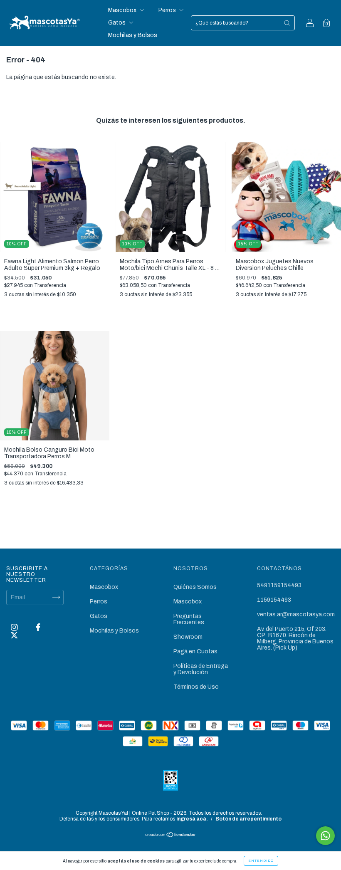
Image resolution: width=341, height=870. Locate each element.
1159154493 (274, 600)
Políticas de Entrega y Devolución (200, 669)
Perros (167, 10)
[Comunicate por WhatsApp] (325, 835)
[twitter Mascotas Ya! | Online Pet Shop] (14, 635)
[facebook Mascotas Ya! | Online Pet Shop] (38, 627)
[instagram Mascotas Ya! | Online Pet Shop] (15, 627)
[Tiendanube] (171, 836)
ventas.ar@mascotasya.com (296, 614)
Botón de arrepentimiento (248, 819)
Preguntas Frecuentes (188, 619)
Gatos (117, 23)
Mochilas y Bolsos (132, 35)
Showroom (188, 637)
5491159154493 (279, 585)
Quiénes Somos (195, 587)
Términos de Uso (196, 687)
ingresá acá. (192, 819)
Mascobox (123, 10)
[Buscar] (287, 23)
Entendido (261, 861)
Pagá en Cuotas (195, 651)
